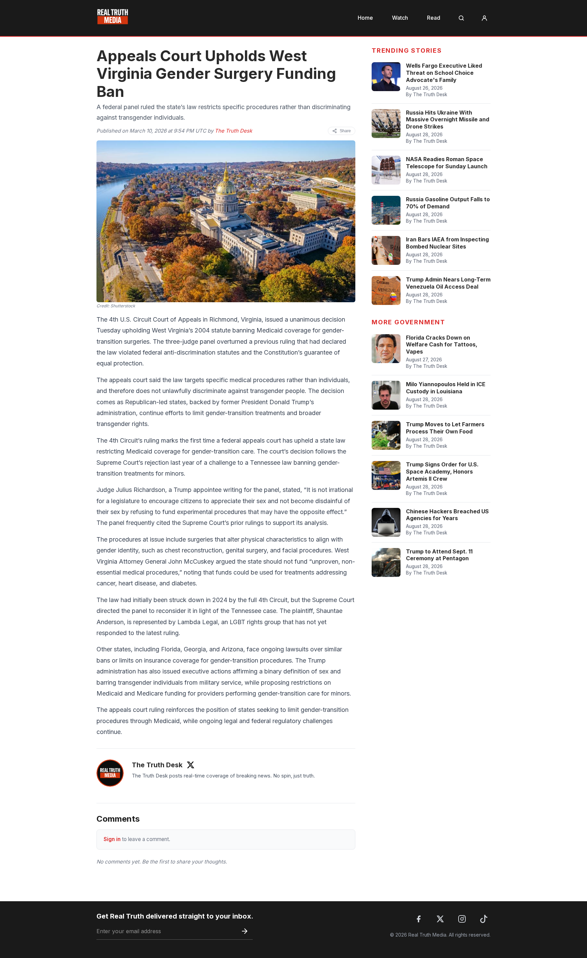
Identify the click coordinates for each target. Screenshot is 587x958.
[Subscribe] (244, 931)
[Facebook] (418, 919)
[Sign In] (484, 18)
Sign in (112, 839)
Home (365, 17)
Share (345, 131)
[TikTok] (484, 919)
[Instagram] (462, 919)
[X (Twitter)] (440, 919)
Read (433, 17)
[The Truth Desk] (110, 773)
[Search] (461, 18)
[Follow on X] (190, 765)
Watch (400, 17)
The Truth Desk (233, 130)
